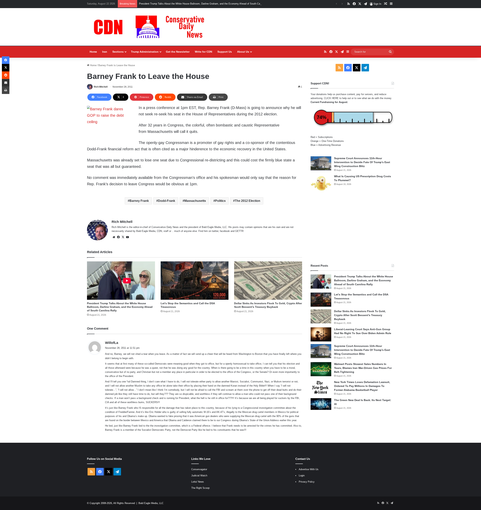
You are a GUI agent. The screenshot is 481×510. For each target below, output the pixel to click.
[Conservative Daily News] (151, 27)
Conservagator (199, 469)
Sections (118, 51)
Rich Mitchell (100, 87)
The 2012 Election (247, 200)
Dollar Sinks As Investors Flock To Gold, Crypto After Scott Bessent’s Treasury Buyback (360, 315)
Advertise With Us (308, 469)
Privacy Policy (307, 481)
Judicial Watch (199, 475)
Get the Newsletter (178, 51)
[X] (123, 237)
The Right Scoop (200, 488)
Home (93, 51)
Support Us (224, 51)
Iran (104, 51)
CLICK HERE (331, 98)
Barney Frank (139, 200)
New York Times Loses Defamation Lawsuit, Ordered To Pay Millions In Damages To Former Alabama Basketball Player (362, 386)
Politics (220, 200)
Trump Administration (145, 51)
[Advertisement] (352, 228)
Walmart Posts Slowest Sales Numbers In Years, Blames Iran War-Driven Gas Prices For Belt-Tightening (363, 367)
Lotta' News (197, 481)
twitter (215, 231)
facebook (225, 231)
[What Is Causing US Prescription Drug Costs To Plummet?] (321, 183)
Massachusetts (195, 200)
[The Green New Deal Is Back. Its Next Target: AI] (321, 404)
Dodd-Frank (166, 200)
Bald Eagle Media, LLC (150, 503)
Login (302, 475)
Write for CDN (203, 51)
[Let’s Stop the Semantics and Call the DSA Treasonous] (195, 280)
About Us (243, 51)
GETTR (239, 231)
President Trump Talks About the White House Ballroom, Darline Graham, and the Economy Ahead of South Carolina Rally (205, 3)
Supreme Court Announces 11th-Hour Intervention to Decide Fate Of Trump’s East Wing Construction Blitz (362, 162)
